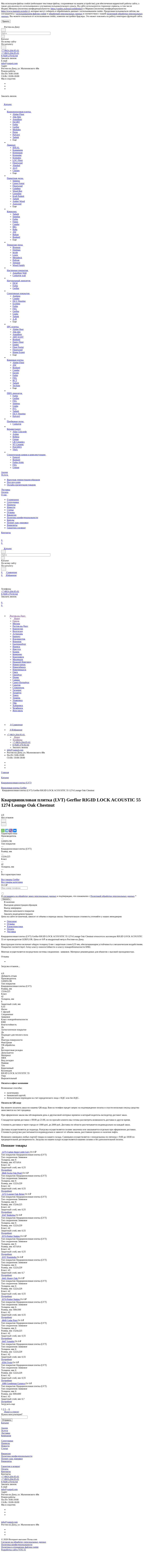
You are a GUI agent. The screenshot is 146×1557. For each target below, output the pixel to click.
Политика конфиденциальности (22, 517)
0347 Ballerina (9, 1215)
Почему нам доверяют (18, 522)
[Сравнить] (3, 824)
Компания (6, 1435)
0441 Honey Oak (10, 1278)
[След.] (1, 1406)
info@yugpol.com (9, 63)
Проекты (11, 505)
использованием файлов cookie (31, 14)
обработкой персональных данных (65, 14)
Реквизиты (12, 525)
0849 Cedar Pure (10, 1320)
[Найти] (3, 47)
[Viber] (11, 830)
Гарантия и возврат (16, 528)
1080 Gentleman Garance (14, 1383)
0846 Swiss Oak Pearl (12, 1173)
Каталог (5, 1423)
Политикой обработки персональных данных (112, 896)
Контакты (6, 1471)
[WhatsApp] (3, 830)
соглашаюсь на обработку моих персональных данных (29, 896)
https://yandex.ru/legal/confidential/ (66, 8)
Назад (17, 618)
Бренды (10, 520)
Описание (12, 921)
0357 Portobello (9, 1257)
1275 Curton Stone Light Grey (16, 1152)
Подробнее (6, 1170)
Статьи (10, 510)
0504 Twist (7, 1362)
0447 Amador (8, 1341)
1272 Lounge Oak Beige (13, 1194)
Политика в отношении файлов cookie (19, 1547)
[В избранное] (3, 820)
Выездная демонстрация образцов (23, 479)
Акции (4, 1428)
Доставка (11, 931)
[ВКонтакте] (15, 830)
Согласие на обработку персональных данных (23, 1542)
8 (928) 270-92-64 (9, 55)
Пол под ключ (14, 482)
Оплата (10, 929)
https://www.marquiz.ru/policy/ (15, 11)
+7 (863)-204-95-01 (10, 50)
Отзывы (11, 512)
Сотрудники (13, 502)
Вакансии (11, 515)
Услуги (4, 1430)
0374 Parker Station (11, 1236)
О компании (13, 499)
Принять (5, 21)
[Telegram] (7, 830)
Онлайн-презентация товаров (21, 485)
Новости (11, 507)
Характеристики (15, 926)
